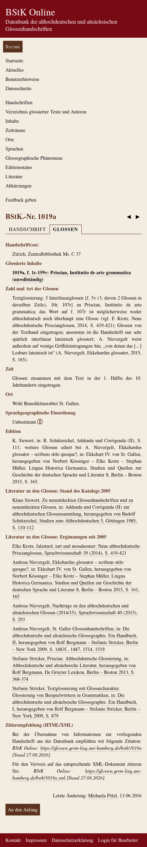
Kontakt (13, 840)
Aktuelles (14, 69)
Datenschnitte (18, 88)
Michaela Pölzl (102, 795)
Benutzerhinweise (22, 79)
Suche (12, 46)
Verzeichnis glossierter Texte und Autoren (45, 111)
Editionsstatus (18, 167)
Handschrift (27, 229)
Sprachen (14, 148)
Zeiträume (15, 130)
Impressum (36, 840)
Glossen (65, 229)
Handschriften (18, 102)
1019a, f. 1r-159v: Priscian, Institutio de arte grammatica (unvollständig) (71, 276)
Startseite (14, 60)
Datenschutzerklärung (72, 840)
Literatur (14, 176)
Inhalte (12, 121)
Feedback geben (20, 199)
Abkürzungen (18, 185)
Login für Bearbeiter (118, 840)
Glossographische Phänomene (34, 158)
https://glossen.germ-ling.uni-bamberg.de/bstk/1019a (91, 748)
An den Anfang (23, 809)
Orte (9, 139)
